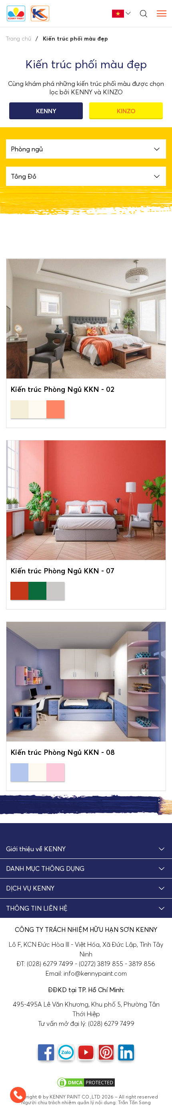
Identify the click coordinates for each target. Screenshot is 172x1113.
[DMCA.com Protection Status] (86, 1082)
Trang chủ (18, 38)
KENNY (46, 111)
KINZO (126, 111)
